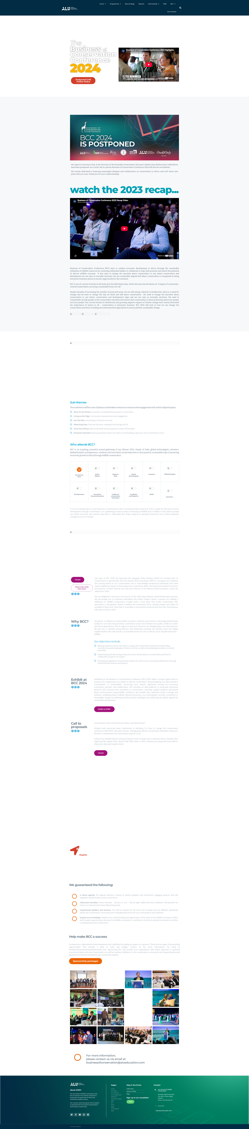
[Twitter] (71, 1114)
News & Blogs (130, 4)
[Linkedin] (88, 1114)
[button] (77, 580)
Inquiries (161, 1106)
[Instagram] (83, 1114)
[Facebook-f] (75, 1114)
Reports (141, 4)
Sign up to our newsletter (138, 1098)
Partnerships (152, 4)
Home (102, 4)
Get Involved (171, 12)
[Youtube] (79, 1114)
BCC (172, 4)
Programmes (114, 4)
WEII (164, 4)
